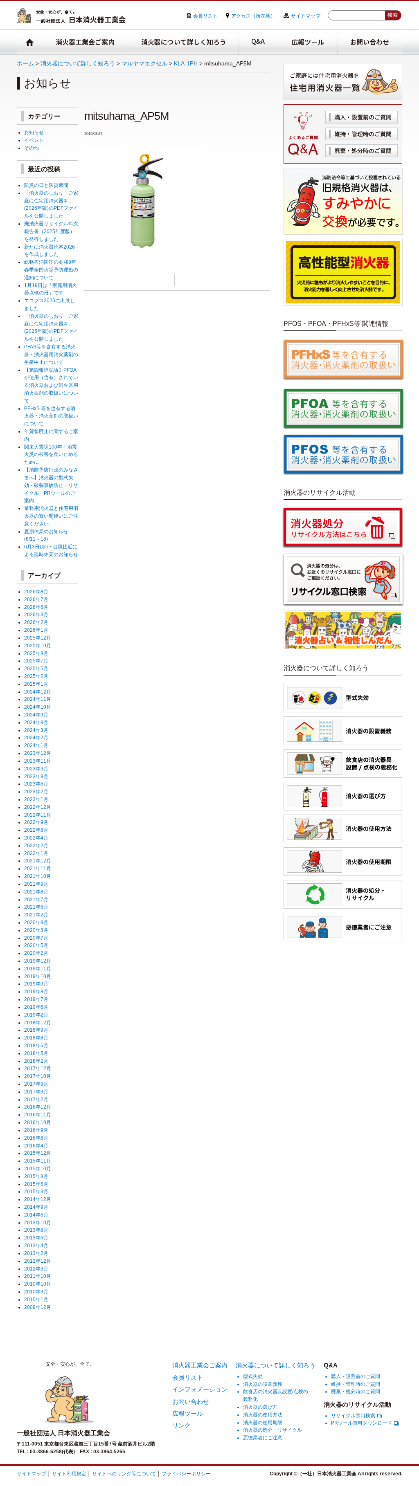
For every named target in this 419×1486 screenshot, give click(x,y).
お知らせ (34, 132)
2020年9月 (36, 922)
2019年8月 (36, 991)
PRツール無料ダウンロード (361, 1422)
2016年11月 (37, 1114)
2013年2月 (36, 1253)
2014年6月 (36, 1214)
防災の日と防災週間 (46, 185)
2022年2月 (36, 845)
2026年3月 (36, 614)
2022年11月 (37, 814)
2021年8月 (36, 891)
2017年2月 (36, 1099)
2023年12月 (37, 753)
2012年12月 (37, 1261)
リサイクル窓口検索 (353, 1415)
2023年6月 (36, 783)
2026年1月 (36, 630)
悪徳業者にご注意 (262, 1437)
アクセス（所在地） (253, 15)
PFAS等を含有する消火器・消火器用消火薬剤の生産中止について (51, 354)
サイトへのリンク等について (124, 1473)
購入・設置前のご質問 (361, 117)
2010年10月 (37, 1283)
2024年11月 (37, 699)
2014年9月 (36, 1207)
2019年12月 (37, 960)
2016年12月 (37, 1106)
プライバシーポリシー (186, 1473)
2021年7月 (36, 899)
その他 (31, 147)
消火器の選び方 (260, 1407)
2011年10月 (37, 1276)
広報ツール (308, 42)
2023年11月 (37, 760)
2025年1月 (36, 684)
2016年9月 (36, 1130)
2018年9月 (36, 1030)
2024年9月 (36, 714)
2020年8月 (36, 930)
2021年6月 (36, 906)
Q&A (258, 42)
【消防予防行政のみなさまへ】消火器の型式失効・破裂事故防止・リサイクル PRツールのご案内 (51, 485)
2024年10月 (37, 706)
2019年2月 (36, 1014)
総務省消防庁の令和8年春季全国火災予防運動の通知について (51, 269)
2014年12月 (37, 1199)
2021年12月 (37, 860)
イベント (34, 140)
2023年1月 (36, 799)
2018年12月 (37, 1022)
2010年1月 (36, 1299)
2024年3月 (36, 730)
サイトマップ (305, 15)
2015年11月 (37, 1160)
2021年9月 (36, 884)
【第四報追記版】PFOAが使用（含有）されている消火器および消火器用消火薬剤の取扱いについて (51, 385)
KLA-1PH (186, 63)
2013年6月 (36, 1237)
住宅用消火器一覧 (343, 81)
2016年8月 (36, 1137)
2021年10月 (37, 876)
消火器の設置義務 (262, 1384)
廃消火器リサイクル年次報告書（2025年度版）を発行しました (51, 231)
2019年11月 (37, 968)
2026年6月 (36, 607)
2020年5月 (36, 945)
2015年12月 (37, 1153)
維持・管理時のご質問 (361, 134)
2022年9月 (36, 822)
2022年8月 (36, 830)
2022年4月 (36, 837)
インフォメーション (200, 1389)
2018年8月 (36, 1037)
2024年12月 (37, 691)
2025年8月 (36, 653)
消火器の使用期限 (262, 1422)
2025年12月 (37, 637)
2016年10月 (37, 1122)
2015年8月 (36, 1176)
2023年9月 (36, 768)
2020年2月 (36, 953)
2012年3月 (36, 1268)
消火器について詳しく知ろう (183, 42)
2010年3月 (36, 1291)
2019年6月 (36, 1007)
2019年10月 (37, 976)
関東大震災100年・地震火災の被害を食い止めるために (51, 454)
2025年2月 (36, 676)
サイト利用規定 (69, 1473)
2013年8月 (36, 1229)
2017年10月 (37, 1076)
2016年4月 (36, 1145)
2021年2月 (36, 914)
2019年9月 (36, 983)
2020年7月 (36, 938)
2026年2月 (36, 622)
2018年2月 (36, 1061)
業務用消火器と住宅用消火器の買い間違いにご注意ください (51, 515)
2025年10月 (37, 645)
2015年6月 (36, 1184)
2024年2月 (36, 737)
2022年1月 (36, 853)
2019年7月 (36, 999)
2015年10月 (37, 1168)
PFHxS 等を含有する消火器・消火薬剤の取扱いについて (51, 416)
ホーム (25, 63)
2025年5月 (36, 668)
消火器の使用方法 (262, 1414)
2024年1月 (36, 745)
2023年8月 (36, 776)
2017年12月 (37, 1068)
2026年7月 (36, 599)
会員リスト (205, 15)
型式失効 (253, 1376)
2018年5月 (36, 1053)
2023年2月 (36, 791)
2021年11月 (37, 868)
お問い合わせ (370, 42)
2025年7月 (36, 660)
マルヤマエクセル (144, 63)
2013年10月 (37, 1222)
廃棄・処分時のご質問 (361, 150)
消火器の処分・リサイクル (272, 1429)
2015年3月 (36, 1191)
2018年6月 (36, 1045)
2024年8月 (36, 722)
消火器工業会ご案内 (85, 42)
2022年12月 (37, 807)
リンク (181, 1425)
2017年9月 (36, 1083)
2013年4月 (36, 1245)
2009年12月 (37, 1307)
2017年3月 (36, 1091)
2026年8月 (36, 591)
